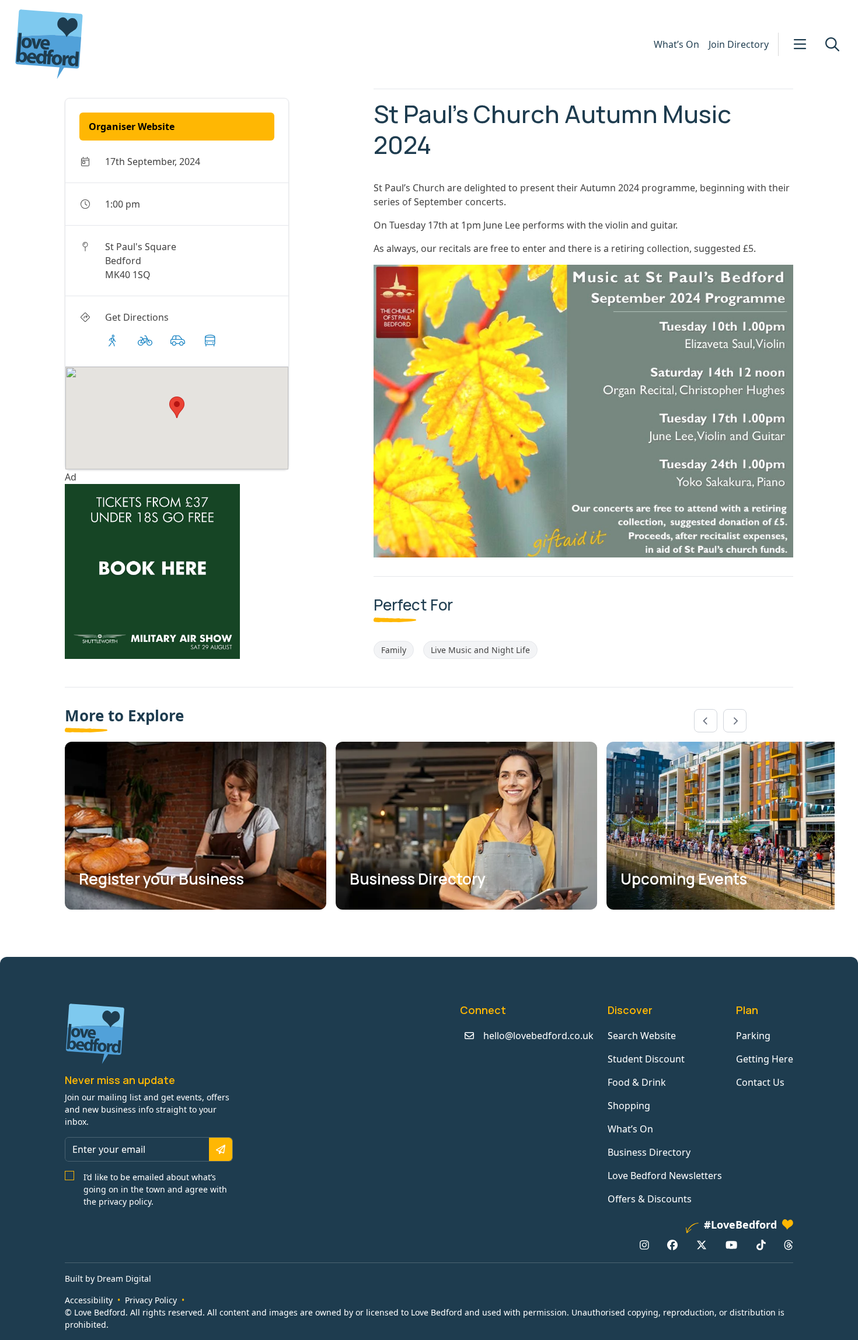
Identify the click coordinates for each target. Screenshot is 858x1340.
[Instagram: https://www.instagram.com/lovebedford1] (644, 1245)
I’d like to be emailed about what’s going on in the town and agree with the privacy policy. (155, 1189)
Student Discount (646, 1059)
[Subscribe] (220, 1149)
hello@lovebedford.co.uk (538, 1035)
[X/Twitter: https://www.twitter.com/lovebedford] (701, 1245)
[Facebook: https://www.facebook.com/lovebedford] (672, 1245)
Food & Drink (637, 1082)
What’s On (676, 44)
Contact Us (760, 1082)
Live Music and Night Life (480, 649)
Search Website (642, 1035)
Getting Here (764, 1059)
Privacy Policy (151, 1300)
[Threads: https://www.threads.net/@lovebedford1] (788, 1245)
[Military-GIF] (214, 571)
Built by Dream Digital (108, 1278)
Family (393, 649)
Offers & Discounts (650, 1198)
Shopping (629, 1105)
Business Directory (649, 1152)
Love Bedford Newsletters (665, 1175)
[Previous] (705, 720)
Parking (753, 1035)
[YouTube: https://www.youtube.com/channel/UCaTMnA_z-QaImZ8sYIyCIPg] (731, 1245)
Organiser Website (132, 126)
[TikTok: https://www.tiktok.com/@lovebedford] (761, 1245)
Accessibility (89, 1300)
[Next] (735, 720)
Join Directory (739, 44)
